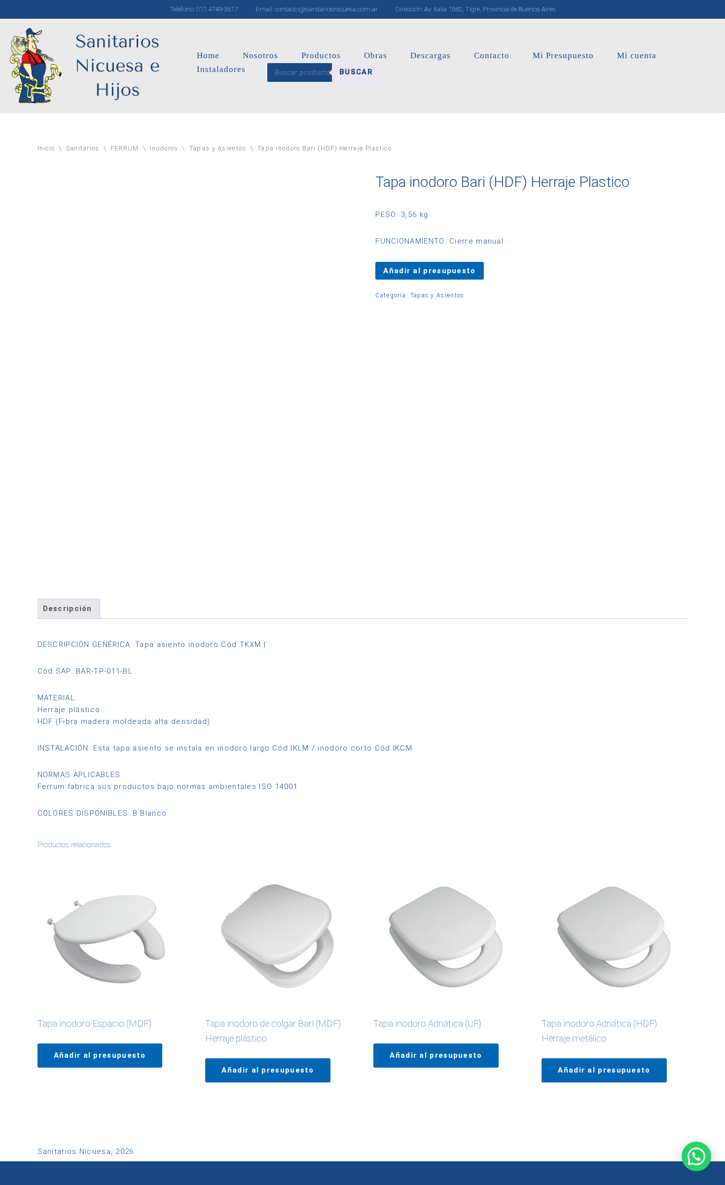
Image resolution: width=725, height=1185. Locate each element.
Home (208, 55)
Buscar (356, 72)
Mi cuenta (636, 55)
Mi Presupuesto (563, 55)
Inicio (46, 148)
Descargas (430, 55)
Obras (375, 55)
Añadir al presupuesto (429, 270)
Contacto (491, 55)
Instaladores (221, 69)
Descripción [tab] (67, 608)
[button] (696, 1156)
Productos (321, 55)
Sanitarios (83, 148)
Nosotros (260, 55)
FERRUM (124, 148)
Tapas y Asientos (218, 148)
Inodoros (164, 148)
